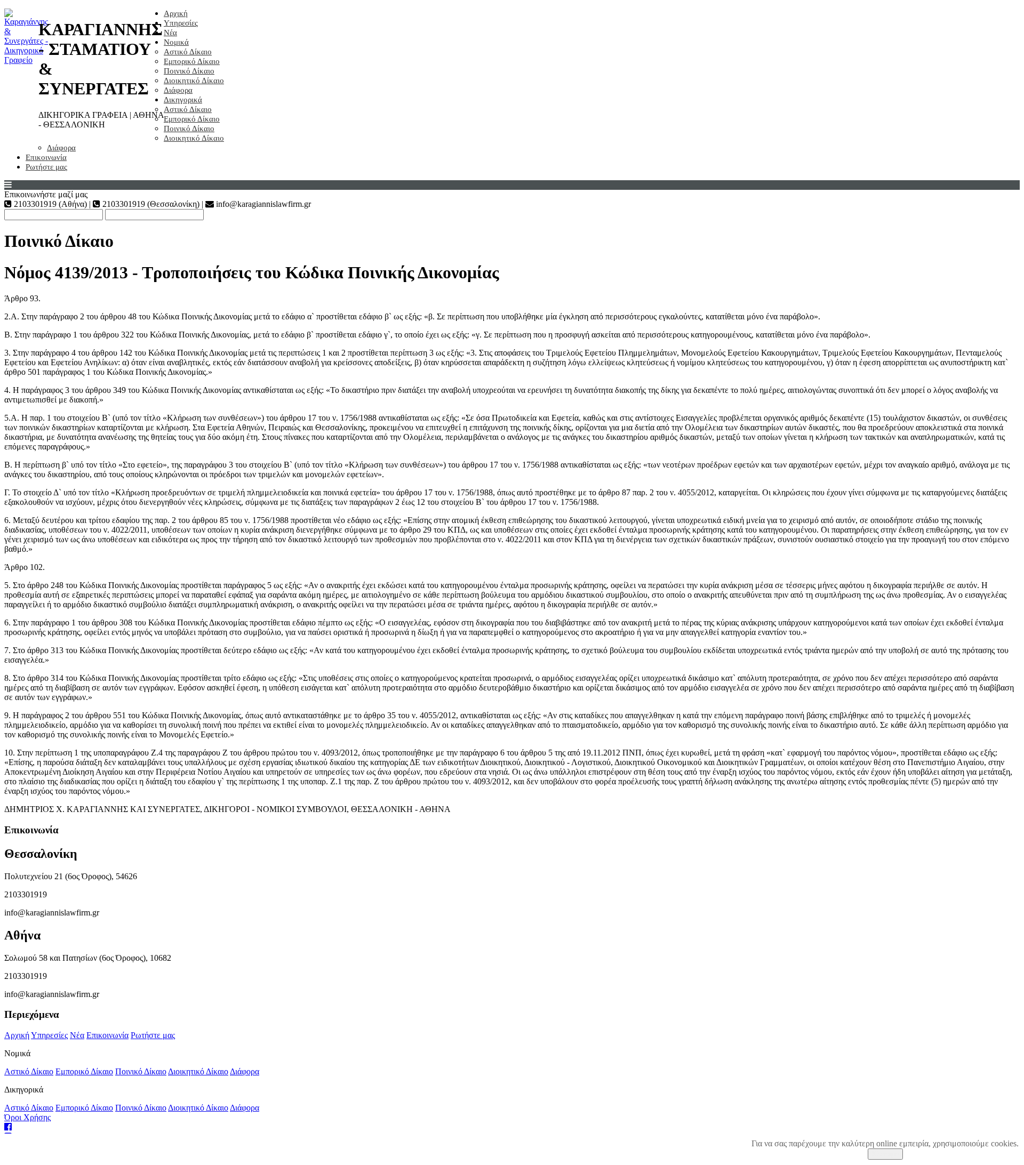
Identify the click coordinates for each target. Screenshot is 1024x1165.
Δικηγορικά (183, 99)
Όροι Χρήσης (27, 1117)
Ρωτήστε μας (46, 167)
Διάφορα (178, 90)
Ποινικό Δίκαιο (189, 71)
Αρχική (176, 13)
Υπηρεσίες (181, 23)
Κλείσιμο (885, 1154)
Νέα (170, 32)
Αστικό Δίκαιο (188, 51)
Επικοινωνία (46, 157)
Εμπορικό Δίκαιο (192, 61)
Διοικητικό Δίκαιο (194, 80)
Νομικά (176, 42)
